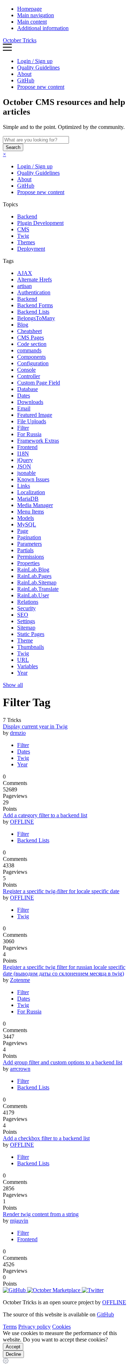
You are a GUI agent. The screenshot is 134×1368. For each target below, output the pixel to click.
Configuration (33, 363)
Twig (23, 236)
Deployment (31, 249)
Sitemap (26, 628)
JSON (24, 466)
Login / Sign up (35, 61)
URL (23, 660)
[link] (6, 1362)
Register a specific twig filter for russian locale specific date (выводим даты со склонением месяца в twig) (64, 970)
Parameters (29, 544)
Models (25, 518)
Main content (32, 22)
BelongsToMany (36, 318)
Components (31, 357)
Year (22, 673)
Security (26, 608)
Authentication (33, 292)
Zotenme (20, 980)
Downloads (30, 402)
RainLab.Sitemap (36, 582)
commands (29, 350)
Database (27, 389)
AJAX (24, 273)
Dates (23, 395)
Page (22, 531)
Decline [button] (13, 1354)
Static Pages (30, 634)
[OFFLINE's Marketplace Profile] (54, 1290)
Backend (27, 216)
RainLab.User (33, 595)
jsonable (26, 473)
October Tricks (19, 40)
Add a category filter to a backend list (45, 815)
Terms (10, 1327)
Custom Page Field (38, 383)
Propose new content (40, 87)
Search (13, 147)
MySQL (26, 524)
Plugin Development (40, 223)
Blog (22, 325)
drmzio (18, 733)
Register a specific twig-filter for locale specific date (61, 891)
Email (23, 408)
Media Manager (35, 505)
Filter (23, 428)
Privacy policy (34, 1327)
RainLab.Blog (33, 570)
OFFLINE (22, 822)
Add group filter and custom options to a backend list (62, 1062)
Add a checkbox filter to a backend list (46, 1138)
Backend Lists (33, 312)
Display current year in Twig (35, 726)
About (24, 74)
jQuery (25, 460)
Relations (27, 602)
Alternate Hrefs (34, 279)
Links (23, 486)
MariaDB (28, 499)
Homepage (29, 9)
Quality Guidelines (38, 67)
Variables (27, 666)
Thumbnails (30, 647)
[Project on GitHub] (15, 1290)
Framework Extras (38, 441)
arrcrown (20, 1069)
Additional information (43, 28)
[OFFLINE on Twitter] (93, 1290)
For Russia (29, 434)
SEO (22, 615)
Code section (31, 344)
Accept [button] (13, 1346)
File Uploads (31, 421)
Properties (28, 563)
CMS (23, 229)
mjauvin (19, 1221)
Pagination (29, 537)
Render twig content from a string (41, 1214)
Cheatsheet (29, 331)
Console (26, 370)
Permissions (30, 557)
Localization (31, 492)
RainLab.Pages (34, 576)
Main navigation (35, 15)
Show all (13, 685)
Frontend (27, 447)
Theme (25, 640)
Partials (25, 550)
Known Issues (33, 479)
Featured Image (34, 415)
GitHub (25, 80)
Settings (26, 621)
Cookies (61, 1327)
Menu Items (30, 512)
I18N (23, 454)
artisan (24, 286)
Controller (28, 376)
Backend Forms (35, 305)
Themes (26, 242)
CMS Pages (30, 337)
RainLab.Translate (38, 589)
